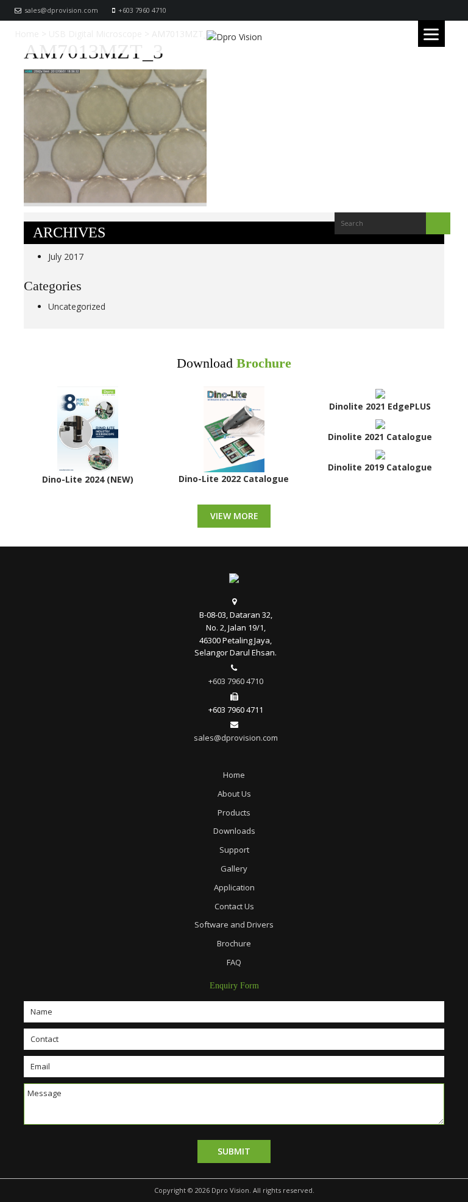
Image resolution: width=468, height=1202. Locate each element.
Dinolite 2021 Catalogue (380, 436)
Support (234, 849)
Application (234, 887)
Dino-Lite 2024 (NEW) (87, 479)
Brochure (263, 363)
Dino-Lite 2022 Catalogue (234, 478)
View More (234, 516)
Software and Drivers (234, 924)
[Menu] (431, 33)
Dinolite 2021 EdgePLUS (380, 406)
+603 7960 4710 (142, 10)
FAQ (234, 962)
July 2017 (65, 256)
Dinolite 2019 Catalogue (380, 467)
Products (234, 812)
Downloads (234, 830)
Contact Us (234, 906)
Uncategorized (76, 306)
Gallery (234, 868)
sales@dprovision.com (61, 10)
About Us (234, 793)
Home (234, 774)
